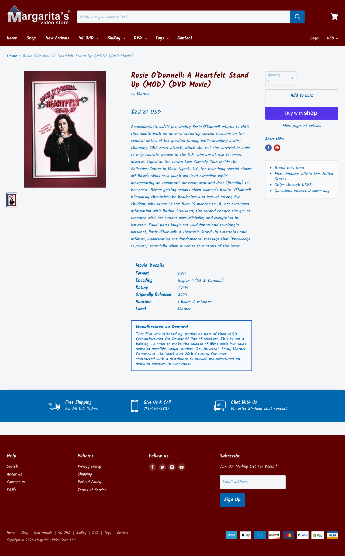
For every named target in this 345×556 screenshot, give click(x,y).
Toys (160, 38)
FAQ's (11, 490)
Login (314, 38)
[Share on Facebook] (268, 147)
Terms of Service (92, 490)
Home (12, 38)
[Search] (297, 17)
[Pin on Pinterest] (277, 147)
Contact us (16, 482)
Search (12, 466)
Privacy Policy (89, 466)
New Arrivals (57, 38)
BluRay (114, 38)
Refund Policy (89, 482)
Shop (31, 38)
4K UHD (87, 38)
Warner (143, 93)
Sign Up (232, 500)
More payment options (302, 126)
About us (14, 474)
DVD (139, 38)
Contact (184, 38)
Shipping (85, 474)
